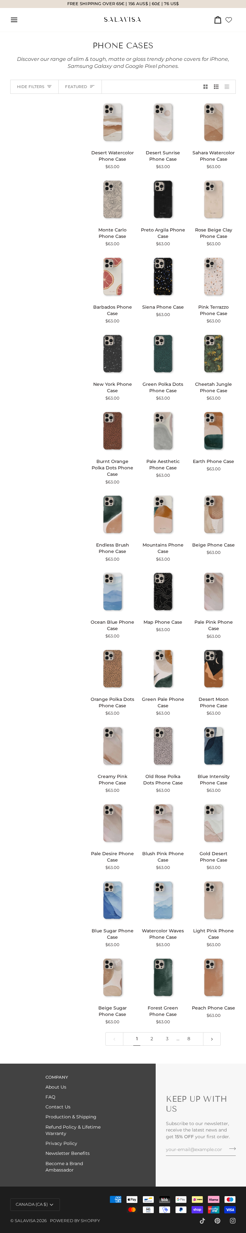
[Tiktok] (202, 1221)
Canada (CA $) (32, 1204)
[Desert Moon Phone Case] (213, 668)
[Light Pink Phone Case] (213, 900)
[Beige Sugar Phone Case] (112, 977)
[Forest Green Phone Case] (163, 977)
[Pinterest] (217, 1221)
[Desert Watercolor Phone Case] (112, 122)
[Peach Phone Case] (213, 977)
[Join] (230, 1149)
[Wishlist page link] (229, 20)
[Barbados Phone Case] (112, 276)
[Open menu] (19, 20)
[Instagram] (233, 1221)
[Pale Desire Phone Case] (112, 823)
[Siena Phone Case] (163, 276)
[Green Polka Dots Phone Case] (163, 353)
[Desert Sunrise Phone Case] (163, 122)
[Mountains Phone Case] (163, 514)
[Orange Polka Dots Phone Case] (112, 668)
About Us (55, 1087)
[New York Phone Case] (112, 353)
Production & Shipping (70, 1116)
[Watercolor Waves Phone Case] (163, 900)
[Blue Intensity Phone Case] (213, 746)
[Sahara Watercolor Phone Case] (213, 122)
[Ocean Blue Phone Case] (112, 591)
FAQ (50, 1096)
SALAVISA (25, 1220)
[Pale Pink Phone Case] (213, 591)
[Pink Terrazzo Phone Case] (213, 276)
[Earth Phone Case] (213, 431)
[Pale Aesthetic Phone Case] (163, 431)
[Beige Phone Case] (213, 514)
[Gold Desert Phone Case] (213, 823)
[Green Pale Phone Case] (163, 668)
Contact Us (57, 1106)
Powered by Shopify (75, 1220)
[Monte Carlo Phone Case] (112, 199)
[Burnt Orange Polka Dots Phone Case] (112, 431)
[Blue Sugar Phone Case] (112, 900)
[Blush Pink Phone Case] (163, 823)
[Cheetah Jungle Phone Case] (213, 353)
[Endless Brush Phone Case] (112, 514)
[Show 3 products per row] (216, 87)
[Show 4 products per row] (229, 87)
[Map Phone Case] (163, 591)
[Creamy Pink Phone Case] (112, 746)
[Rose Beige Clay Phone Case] (213, 199)
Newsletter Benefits (67, 1153)
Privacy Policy (61, 1143)
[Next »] (212, 1038)
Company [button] (56, 1077)
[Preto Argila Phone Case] (163, 199)
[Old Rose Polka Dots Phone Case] (163, 746)
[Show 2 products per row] (205, 87)
